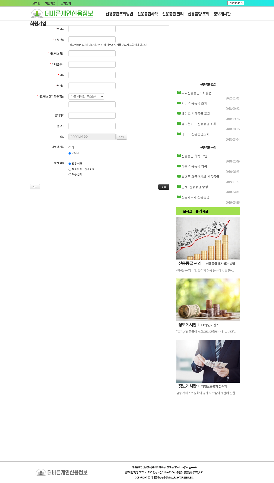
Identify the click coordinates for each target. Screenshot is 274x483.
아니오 (75, 153)
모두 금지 (76, 174)
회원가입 (50, 3)
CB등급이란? (209, 325)
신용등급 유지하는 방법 (220, 263)
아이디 (59, 29)
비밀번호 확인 (56, 53)
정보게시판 (222, 14)
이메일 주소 (57, 64)
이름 (61, 75)
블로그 (60, 126)
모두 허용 (76, 163)
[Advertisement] (208, 52)
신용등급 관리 (172, 14)
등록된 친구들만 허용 (82, 169)
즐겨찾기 (66, 3)
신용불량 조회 (198, 14)
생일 (62, 137)
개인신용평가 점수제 (214, 386)
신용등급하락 (147, 14)
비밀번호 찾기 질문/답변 (50, 96)
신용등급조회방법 (119, 14)
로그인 (36, 3)
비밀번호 (58, 40)
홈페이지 (59, 115)
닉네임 (59, 86)
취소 (35, 187)
